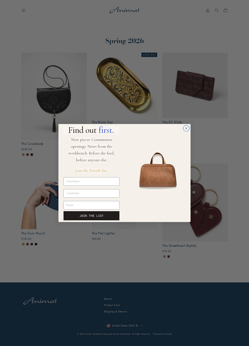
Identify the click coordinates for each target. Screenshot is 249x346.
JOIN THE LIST (91, 216)
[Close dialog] (186, 128)
